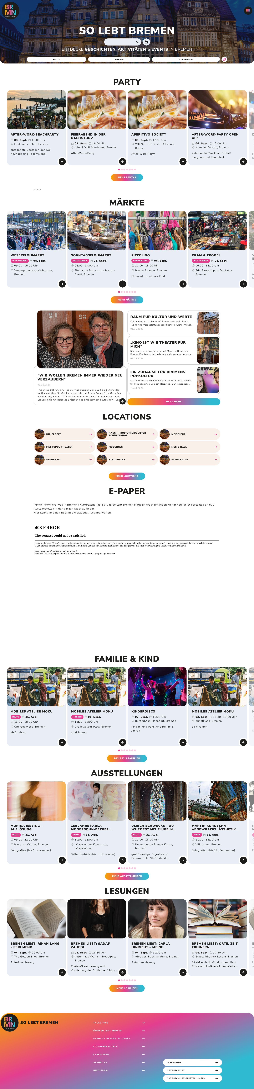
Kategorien (101, 1054)
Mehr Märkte (127, 299)
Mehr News (174, 401)
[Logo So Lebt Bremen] (10, 10)
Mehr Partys (127, 177)
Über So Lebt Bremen (107, 1030)
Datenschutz (175, 1070)
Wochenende (185, 59)
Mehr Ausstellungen (127, 876)
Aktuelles (100, 1062)
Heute (56, 59)
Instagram (100, 1070)
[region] (127, 130)
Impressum (174, 1062)
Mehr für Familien (127, 758)
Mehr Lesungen (127, 988)
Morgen (119, 59)
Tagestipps (100, 1022)
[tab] (119, 169)
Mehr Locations (127, 476)
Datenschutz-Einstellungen (186, 1078)
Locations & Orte (105, 1046)
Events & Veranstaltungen (111, 1038)
